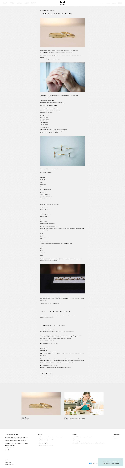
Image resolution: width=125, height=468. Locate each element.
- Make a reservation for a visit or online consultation (51, 436)
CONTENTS (19, 2)
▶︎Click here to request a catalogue (47, 317)
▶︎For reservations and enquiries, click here (48, 343)
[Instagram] (8, 450)
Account (108, 2)
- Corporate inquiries (43, 443)
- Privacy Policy (76, 441)
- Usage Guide (75, 439)
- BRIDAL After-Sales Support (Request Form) (83, 436)
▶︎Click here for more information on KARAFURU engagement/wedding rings (55, 367)
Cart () (120, 2)
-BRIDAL (115, 436)
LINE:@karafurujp (9, 447)
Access (26, 2)
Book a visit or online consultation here (111, 461)
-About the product (43, 441)
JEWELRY (12, 2)
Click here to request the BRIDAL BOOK (111, 463)
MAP (27, 437)
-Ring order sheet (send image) (45, 439)
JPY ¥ (101, 2)
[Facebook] (5, 450)
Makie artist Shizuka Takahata (74, 418)
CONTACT (33, 2)
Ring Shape (25, 418)
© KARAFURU (8, 462)
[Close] (121, 459)
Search (113, 2)
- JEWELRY (115, 439)
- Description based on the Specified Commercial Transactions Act (88, 443)
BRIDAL (5, 2)
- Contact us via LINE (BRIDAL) (45, 445)
